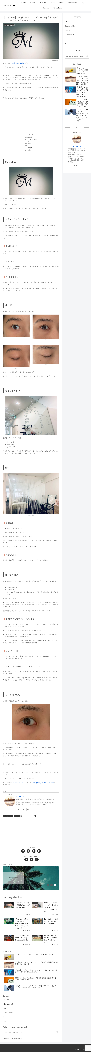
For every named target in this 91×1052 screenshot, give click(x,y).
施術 (26, 146)
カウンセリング (29, 143)
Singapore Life (9, 816)
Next (35, 885)
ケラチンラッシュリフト (32, 139)
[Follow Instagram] (28, 809)
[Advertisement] (31, 117)
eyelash (33, 816)
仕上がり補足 (28, 148)
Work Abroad (8, 1013)
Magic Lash (28, 137)
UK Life (6, 1000)
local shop (25, 816)
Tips (4, 1021)
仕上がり (27, 141)
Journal (6, 1017)
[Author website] (18, 809)
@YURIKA (20, 796)
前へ (27, 885)
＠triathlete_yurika (18, 63)
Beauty (17, 816)
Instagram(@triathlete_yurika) (43, 783)
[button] (57, 1032)
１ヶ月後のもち (29, 150)
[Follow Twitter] (23, 809)
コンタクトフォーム (19, 783)
